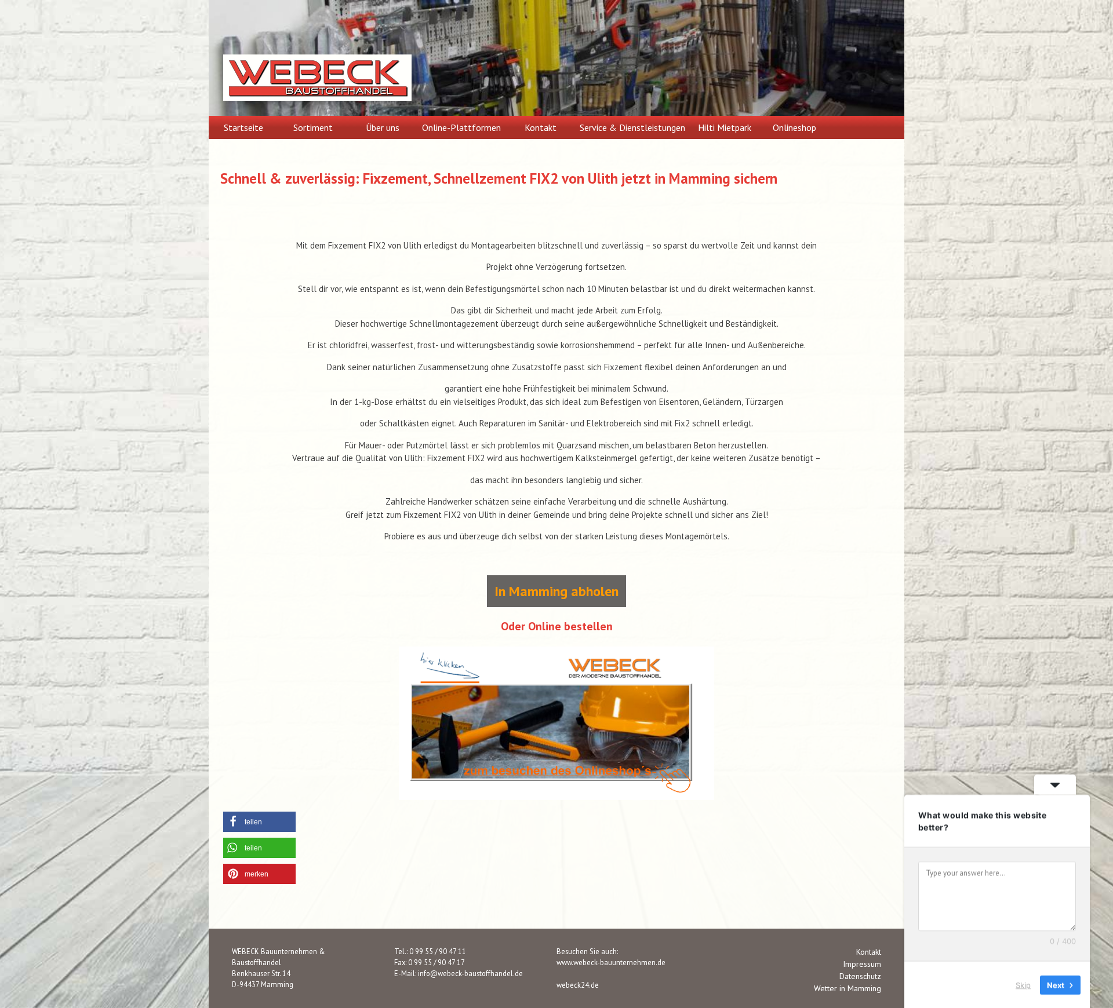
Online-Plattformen (461, 127)
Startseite (243, 127)
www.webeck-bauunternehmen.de (610, 962)
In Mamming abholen (556, 591)
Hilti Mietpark (724, 127)
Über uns (382, 127)
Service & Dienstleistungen (632, 127)
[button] (259, 822)
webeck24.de (577, 984)
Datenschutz (860, 976)
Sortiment (313, 127)
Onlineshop (794, 127)
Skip (1023, 984)
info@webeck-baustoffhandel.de (470, 973)
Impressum (862, 964)
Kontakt (540, 127)
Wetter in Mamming (847, 988)
